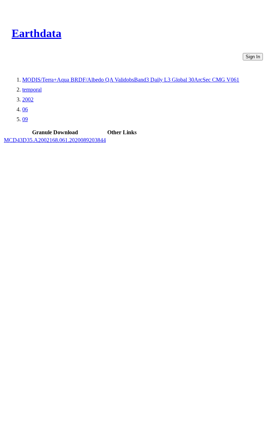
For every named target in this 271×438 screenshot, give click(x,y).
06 (25, 109)
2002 (28, 99)
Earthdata (36, 33)
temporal (32, 90)
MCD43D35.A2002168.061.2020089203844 (55, 140)
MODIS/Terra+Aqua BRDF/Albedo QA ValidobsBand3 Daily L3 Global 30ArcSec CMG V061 (130, 80)
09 (25, 119)
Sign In (253, 56)
